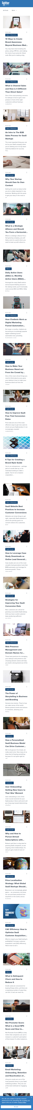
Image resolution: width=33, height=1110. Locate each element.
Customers (9, 736)
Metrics (8, 269)
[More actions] (27, 32)
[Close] (30, 1098)
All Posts (5, 10)
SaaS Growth (10, 175)
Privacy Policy (22, 1102)
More (13, 10)
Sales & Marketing (11, 35)
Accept (16, 1106)
